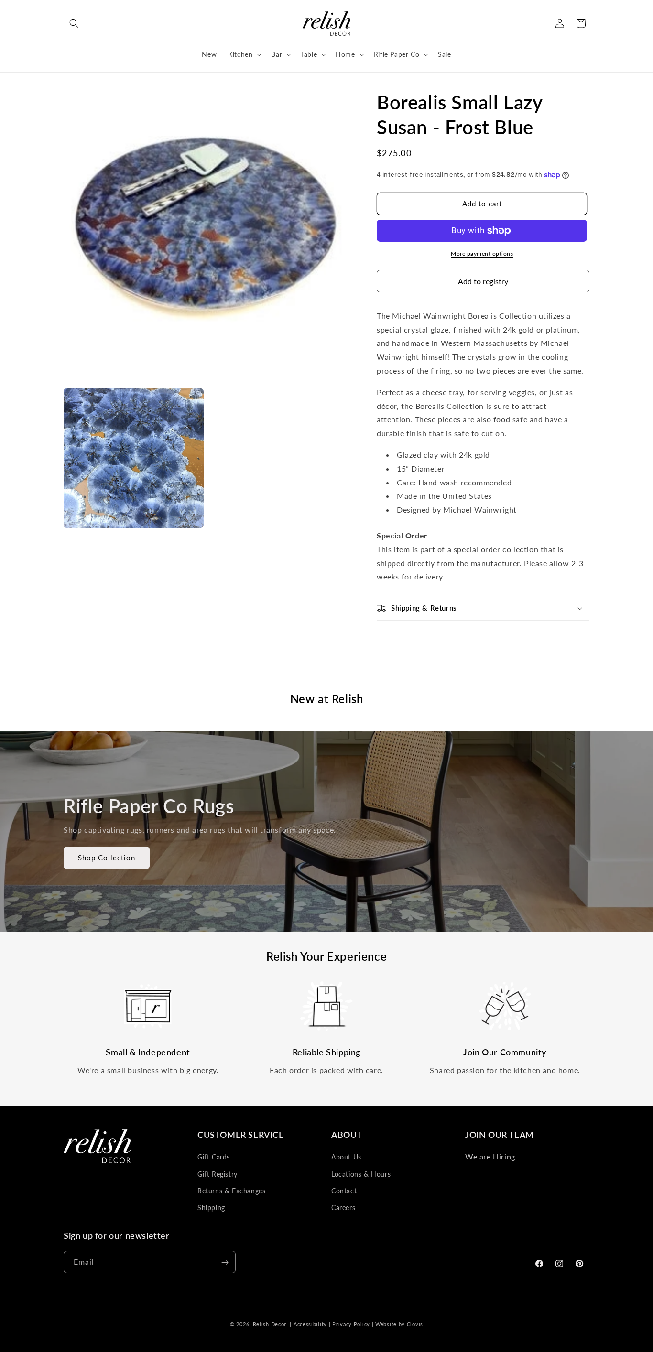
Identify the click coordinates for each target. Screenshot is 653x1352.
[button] (74, 23)
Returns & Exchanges (231, 1191)
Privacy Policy (351, 1324)
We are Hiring (490, 1156)
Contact (344, 1191)
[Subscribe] (224, 1262)
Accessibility (310, 1324)
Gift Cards (213, 1157)
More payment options (482, 253)
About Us (346, 1157)
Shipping (211, 1207)
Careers (343, 1207)
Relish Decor (269, 1324)
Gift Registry (217, 1174)
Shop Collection (106, 858)
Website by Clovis (399, 1324)
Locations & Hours (361, 1174)
